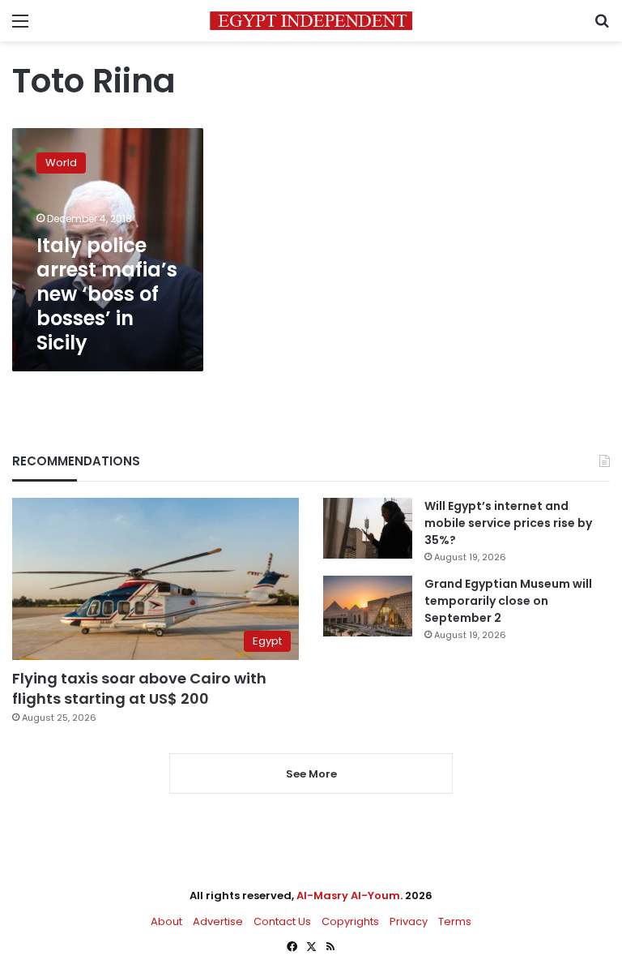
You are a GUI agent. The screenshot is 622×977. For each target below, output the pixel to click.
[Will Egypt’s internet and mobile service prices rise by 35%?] (367, 528)
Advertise (218, 921)
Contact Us (282, 921)
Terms (454, 921)
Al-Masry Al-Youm (348, 895)
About (166, 921)
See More (311, 774)
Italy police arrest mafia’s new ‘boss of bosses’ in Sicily (106, 294)
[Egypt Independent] (311, 20)
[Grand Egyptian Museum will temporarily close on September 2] (367, 606)
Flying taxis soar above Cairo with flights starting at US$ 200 (139, 688)
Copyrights (350, 921)
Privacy (409, 921)
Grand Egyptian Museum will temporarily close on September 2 (508, 601)
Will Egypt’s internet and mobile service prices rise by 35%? (508, 523)
